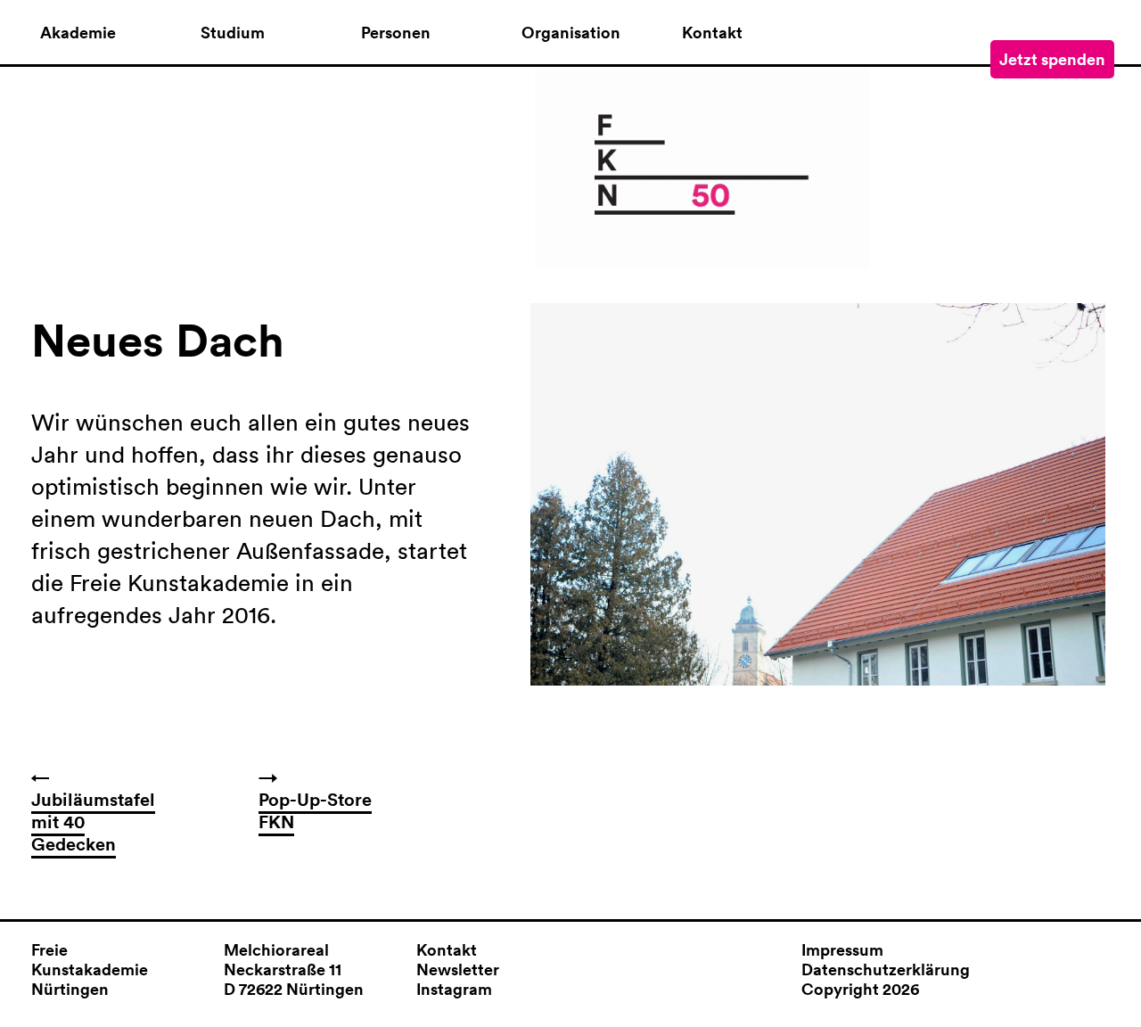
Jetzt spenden (1052, 59)
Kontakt (712, 32)
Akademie (78, 32)
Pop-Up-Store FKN (315, 810)
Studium (233, 32)
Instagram (454, 988)
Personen (396, 32)
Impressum (842, 949)
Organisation (570, 32)
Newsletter (457, 969)
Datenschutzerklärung (885, 969)
